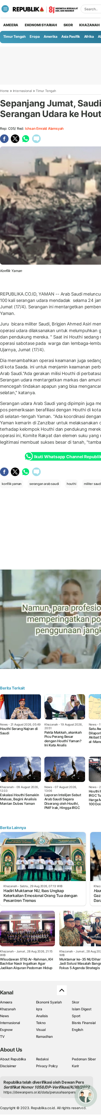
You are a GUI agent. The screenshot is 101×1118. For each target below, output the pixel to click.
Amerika (50, 36)
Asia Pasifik (70, 36)
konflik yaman (12, 484)
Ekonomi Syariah (41, 25)
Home (4, 91)
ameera (10, 25)
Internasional (22, 91)
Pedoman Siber (84, 1059)
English (77, 1029)
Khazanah (7, 1009)
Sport (76, 1016)
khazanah (89, 25)
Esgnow (6, 1029)
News (4, 1016)
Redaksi (42, 1059)
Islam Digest (81, 1009)
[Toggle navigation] (5, 9)
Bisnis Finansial (84, 1023)
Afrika (89, 36)
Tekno (41, 1023)
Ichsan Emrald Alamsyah (44, 128)
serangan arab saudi (44, 484)
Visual (41, 1029)
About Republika (13, 1059)
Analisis (42, 1016)
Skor (75, 1002)
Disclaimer (8, 1066)
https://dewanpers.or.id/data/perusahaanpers (39, 1092)
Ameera (6, 1002)
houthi (71, 484)
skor (68, 25)
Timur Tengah (14, 36)
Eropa (34, 36)
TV (2, 1036)
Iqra (39, 1009)
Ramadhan (44, 1036)
